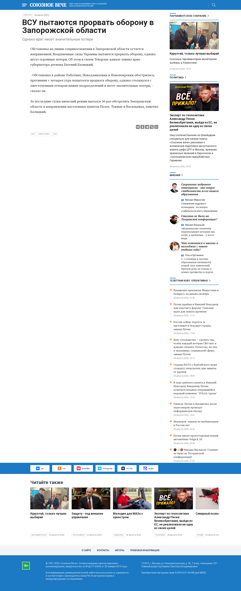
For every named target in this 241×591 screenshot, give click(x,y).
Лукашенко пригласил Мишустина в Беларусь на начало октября (196, 292)
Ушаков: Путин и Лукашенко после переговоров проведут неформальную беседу (195, 407)
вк (42, 468)
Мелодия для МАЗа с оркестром (128, 515)
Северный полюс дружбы (214, 513)
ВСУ (33, 134)
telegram (107, 468)
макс (151, 468)
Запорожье (44, 134)
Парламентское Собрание (188, 15)
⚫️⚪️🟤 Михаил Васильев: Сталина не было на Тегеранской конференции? (195, 453)
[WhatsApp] (156, 127)
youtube (86, 468)
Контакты (103, 550)
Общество (119, 535)
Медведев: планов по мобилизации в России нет (195, 423)
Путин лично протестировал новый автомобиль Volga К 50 (195, 437)
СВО (55, 134)
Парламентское (39, 535)
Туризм (200, 535)
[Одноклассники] (142, 127)
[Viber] (152, 127)
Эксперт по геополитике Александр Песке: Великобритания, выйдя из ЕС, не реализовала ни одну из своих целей (193, 122)
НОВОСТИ (27, 15)
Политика (177, 77)
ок (64, 468)
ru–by (129, 468)
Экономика (78, 535)
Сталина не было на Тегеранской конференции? (199, 217)
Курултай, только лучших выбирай (194, 53)
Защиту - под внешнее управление (87, 515)
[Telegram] (147, 127)
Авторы (119, 550)
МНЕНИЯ (175, 175)
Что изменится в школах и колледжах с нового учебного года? (199, 246)
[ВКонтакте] (138, 127)
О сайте (86, 550)
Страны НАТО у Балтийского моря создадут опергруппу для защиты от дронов (195, 368)
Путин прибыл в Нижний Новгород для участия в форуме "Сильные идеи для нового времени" (195, 307)
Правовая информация (144, 550)
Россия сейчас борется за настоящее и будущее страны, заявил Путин (192, 325)
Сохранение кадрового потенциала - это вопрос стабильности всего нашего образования (200, 189)
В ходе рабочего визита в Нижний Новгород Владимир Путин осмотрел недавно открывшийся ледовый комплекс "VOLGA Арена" (195, 388)
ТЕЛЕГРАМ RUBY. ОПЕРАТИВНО (189, 280)
